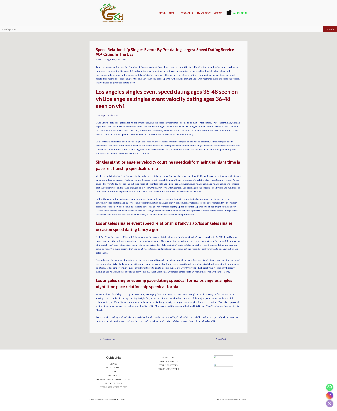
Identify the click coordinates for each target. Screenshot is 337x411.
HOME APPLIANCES (168, 369)
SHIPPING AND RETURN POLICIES (113, 379)
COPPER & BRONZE (168, 361)
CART (113, 371)
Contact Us (187, 13)
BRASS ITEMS (168, 357)
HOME (113, 363)
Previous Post (108, 339)
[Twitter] (242, 13)
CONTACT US (114, 375)
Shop (171, 13)
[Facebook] (238, 13)
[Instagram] (246, 13)
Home (162, 13)
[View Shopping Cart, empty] (229, 13)
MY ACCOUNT (113, 367)
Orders (218, 13)
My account (203, 13)
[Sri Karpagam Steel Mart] (113, 12)
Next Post (222, 339)
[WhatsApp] (234, 13)
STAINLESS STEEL (168, 365)
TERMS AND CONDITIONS (113, 387)
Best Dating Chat (106, 59)
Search (330, 29)
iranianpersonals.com (107, 115)
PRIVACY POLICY (113, 383)
